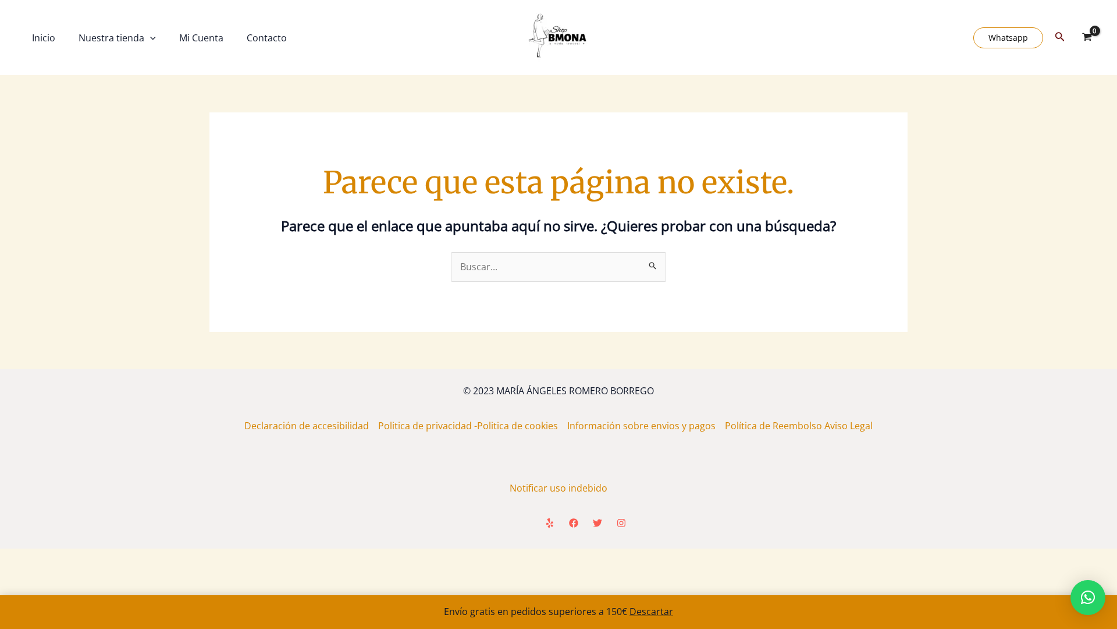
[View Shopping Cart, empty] (1087, 38)
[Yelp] (549, 523)
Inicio (43, 37)
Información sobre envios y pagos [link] (646, 425)
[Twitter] (597, 523)
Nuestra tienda (111, 37)
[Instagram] (621, 523)
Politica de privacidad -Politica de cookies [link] (472, 425)
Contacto (267, 37)
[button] (1087, 597)
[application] (150, 37)
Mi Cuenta (201, 37)
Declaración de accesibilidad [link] (311, 425)
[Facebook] (573, 523)
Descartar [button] (651, 611)
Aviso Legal (848, 425)
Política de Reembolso (774, 425)
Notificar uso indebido (558, 488)
